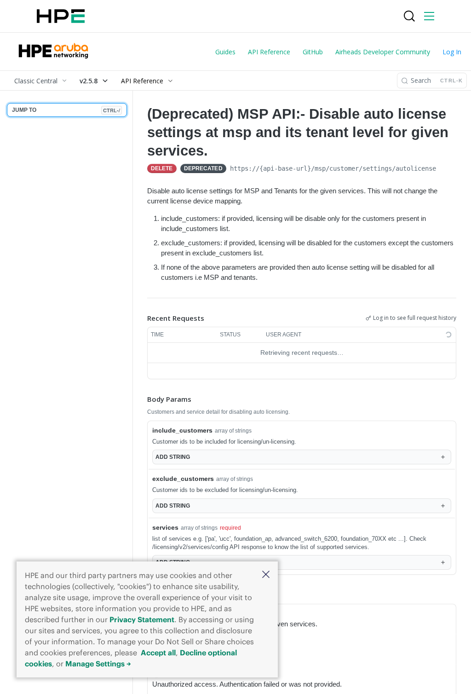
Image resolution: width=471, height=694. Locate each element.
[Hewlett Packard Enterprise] (61, 16)
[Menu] (429, 16)
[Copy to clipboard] (445, 169)
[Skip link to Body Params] (141, 399)
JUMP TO (66, 110)
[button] (266, 575)
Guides (225, 51)
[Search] (409, 16)
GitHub (313, 51)
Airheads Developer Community (382, 51)
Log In (451, 51)
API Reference (269, 51)
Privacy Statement (141, 619)
